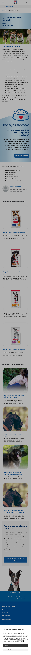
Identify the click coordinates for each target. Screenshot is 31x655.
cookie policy (20, 641)
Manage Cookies (8, 649)
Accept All (6, 645)
